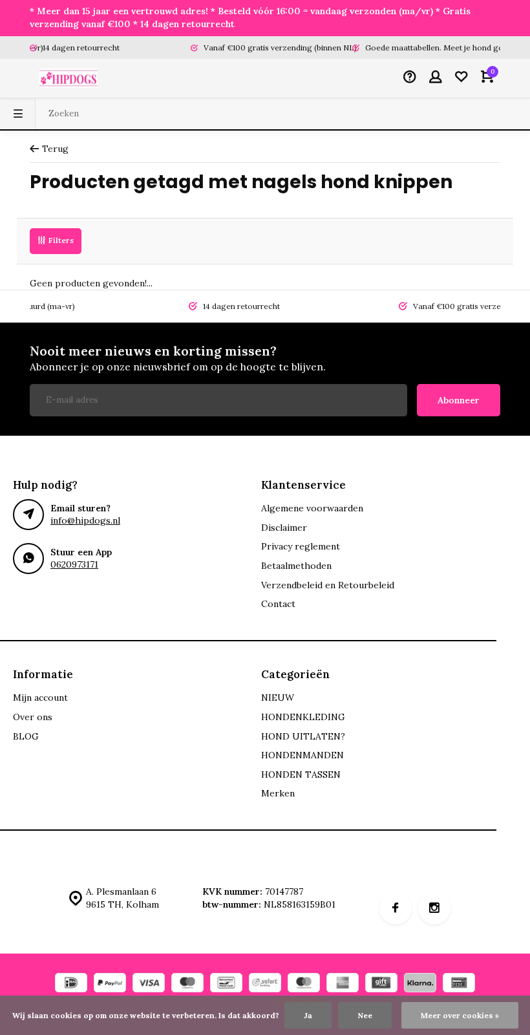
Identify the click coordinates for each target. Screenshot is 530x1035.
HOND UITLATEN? (303, 736)
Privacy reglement (300, 546)
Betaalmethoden (296, 565)
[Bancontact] (226, 984)
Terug (55, 149)
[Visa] (148, 984)
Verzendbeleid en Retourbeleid (327, 585)
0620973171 (74, 564)
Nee (364, 1015)
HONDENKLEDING (303, 717)
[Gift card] (381, 984)
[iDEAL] (71, 984)
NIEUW (277, 697)
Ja (308, 1015)
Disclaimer (284, 527)
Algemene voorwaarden (312, 508)
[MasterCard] (304, 984)
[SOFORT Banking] (265, 984)
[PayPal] (110, 984)
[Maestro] (187, 984)
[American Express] (342, 984)
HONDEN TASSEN (301, 774)
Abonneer (459, 400)
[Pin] (459, 984)
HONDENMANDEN (302, 755)
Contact (278, 604)
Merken (278, 793)
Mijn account (40, 697)
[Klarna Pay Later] (420, 984)
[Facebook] (395, 908)
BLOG (26, 736)
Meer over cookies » (460, 1015)
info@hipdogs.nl (85, 520)
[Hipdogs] (68, 78)
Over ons (32, 717)
